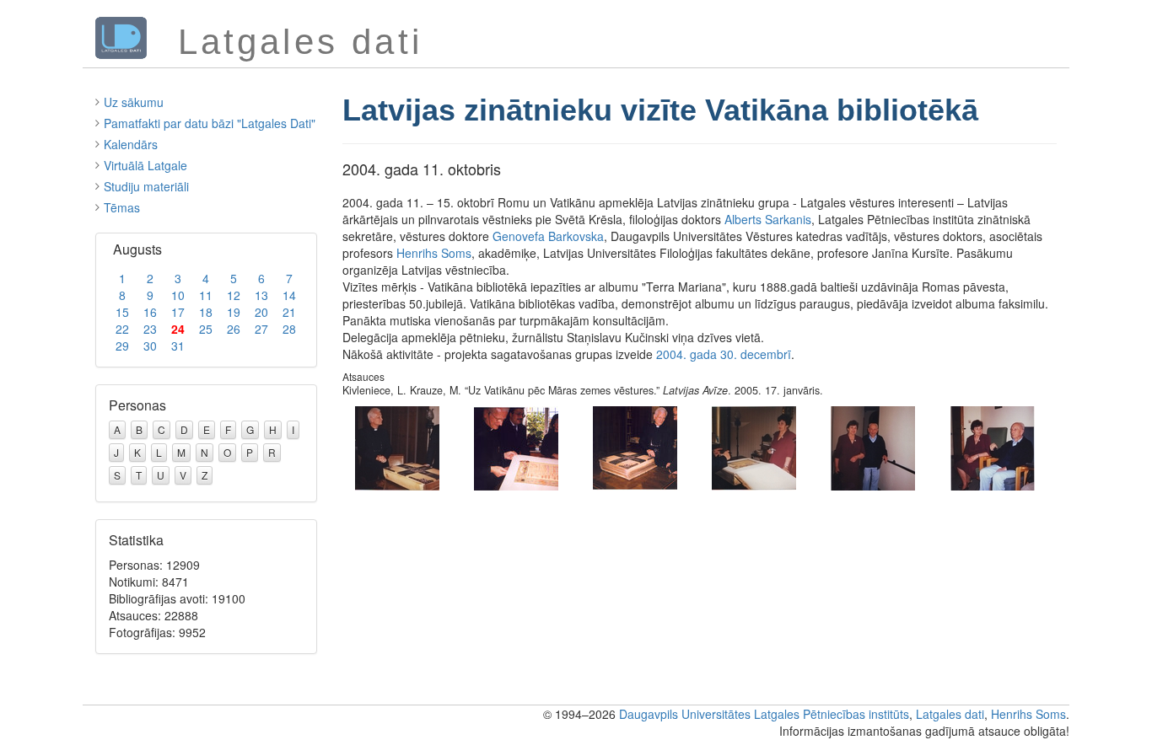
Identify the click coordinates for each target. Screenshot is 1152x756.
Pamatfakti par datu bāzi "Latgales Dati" (209, 123)
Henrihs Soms (433, 252)
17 (178, 311)
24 (178, 328)
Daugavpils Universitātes (685, 713)
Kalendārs (131, 144)
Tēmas (122, 207)
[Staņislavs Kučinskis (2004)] (873, 445)
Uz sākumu (134, 102)
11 (206, 295)
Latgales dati (950, 713)
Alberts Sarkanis (767, 219)
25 (206, 328)
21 (289, 311)
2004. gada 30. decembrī (723, 354)
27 (261, 328)
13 (261, 295)
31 (178, 345)
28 (289, 328)
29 (122, 345)
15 (122, 311)
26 (233, 328)
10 (178, 295)
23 (150, 328)
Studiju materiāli (146, 186)
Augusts (137, 249)
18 (206, 311)
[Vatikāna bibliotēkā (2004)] (397, 445)
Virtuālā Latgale (145, 165)
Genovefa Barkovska (548, 236)
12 (233, 295)
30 (150, 345)
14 (289, 295)
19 (233, 311)
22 (122, 328)
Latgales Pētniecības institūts (831, 713)
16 (150, 311)
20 (261, 311)
